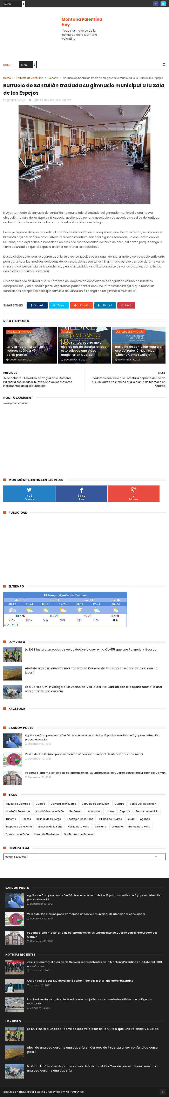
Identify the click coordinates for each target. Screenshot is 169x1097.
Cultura (119, 804)
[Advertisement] (84, 44)
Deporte (53, 78)
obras (110, 811)
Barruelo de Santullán (29, 78)
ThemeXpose (27, 1092)
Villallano (100, 826)
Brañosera (75, 811)
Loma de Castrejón (46, 834)
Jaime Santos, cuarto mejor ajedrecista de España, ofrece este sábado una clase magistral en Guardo (83, 349)
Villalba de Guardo (110, 819)
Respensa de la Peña (19, 826)
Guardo (40, 804)
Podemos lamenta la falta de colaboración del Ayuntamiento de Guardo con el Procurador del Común (95, 773)
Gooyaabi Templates (70, 1092)
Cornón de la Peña (17, 834)
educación (94, 811)
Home (7, 65)
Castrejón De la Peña (80, 819)
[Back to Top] (163, 1092)
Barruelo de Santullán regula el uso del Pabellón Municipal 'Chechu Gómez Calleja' (138, 351)
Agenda (145, 819)
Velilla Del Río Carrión (143, 804)
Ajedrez (66, 331)
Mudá (131, 819)
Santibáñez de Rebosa (78, 834)
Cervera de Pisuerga (63, 804)
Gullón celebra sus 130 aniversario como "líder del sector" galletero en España (80, 981)
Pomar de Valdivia (147, 811)
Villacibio (117, 826)
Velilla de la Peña (78, 826)
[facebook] (155, 3)
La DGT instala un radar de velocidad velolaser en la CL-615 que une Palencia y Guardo (91, 649)
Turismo (11, 819)
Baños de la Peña (139, 826)
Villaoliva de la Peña (50, 826)
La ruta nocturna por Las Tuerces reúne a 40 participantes (25, 351)
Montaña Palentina (18, 811)
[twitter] (163, 3)
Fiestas (26, 819)
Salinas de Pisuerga (48, 819)
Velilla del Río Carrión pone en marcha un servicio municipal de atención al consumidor (84, 754)
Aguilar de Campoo (19, 331)
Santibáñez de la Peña (49, 811)
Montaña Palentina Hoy (82, 22)
